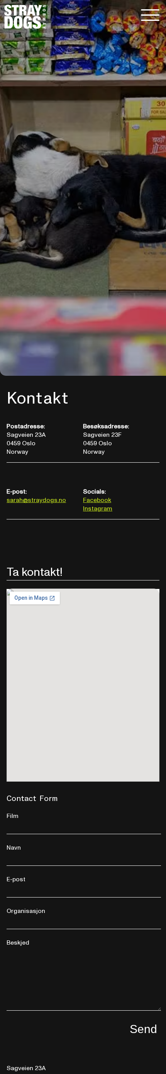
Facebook (97, 500)
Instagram (97, 508)
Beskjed (18, 942)
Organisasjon (26, 911)
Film (13, 816)
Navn (14, 847)
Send (143, 1029)
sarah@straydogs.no (36, 500)
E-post (16, 879)
